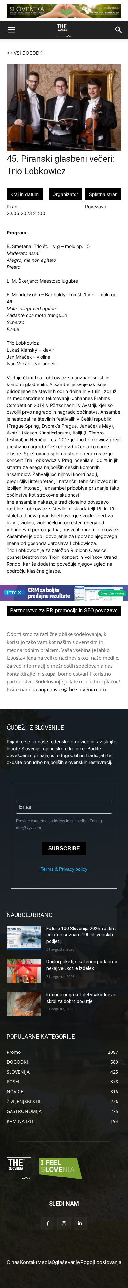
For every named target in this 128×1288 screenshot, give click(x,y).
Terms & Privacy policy (64, 869)
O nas (13, 1262)
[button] (11, 30)
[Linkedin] (80, 1223)
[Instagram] (63, 1223)
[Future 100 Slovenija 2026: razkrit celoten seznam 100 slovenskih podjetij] (24, 938)
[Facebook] (47, 1223)
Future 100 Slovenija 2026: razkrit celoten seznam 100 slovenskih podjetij (81, 935)
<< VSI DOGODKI (25, 53)
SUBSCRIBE (64, 848)
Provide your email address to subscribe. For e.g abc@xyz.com (59, 824)
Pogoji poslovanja (100, 1262)
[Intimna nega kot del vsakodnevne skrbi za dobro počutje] (24, 1004)
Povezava (95, 206)
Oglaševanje (66, 1262)
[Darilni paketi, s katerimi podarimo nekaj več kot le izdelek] (24, 971)
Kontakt (28, 1262)
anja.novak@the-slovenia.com (72, 689)
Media (44, 1262)
